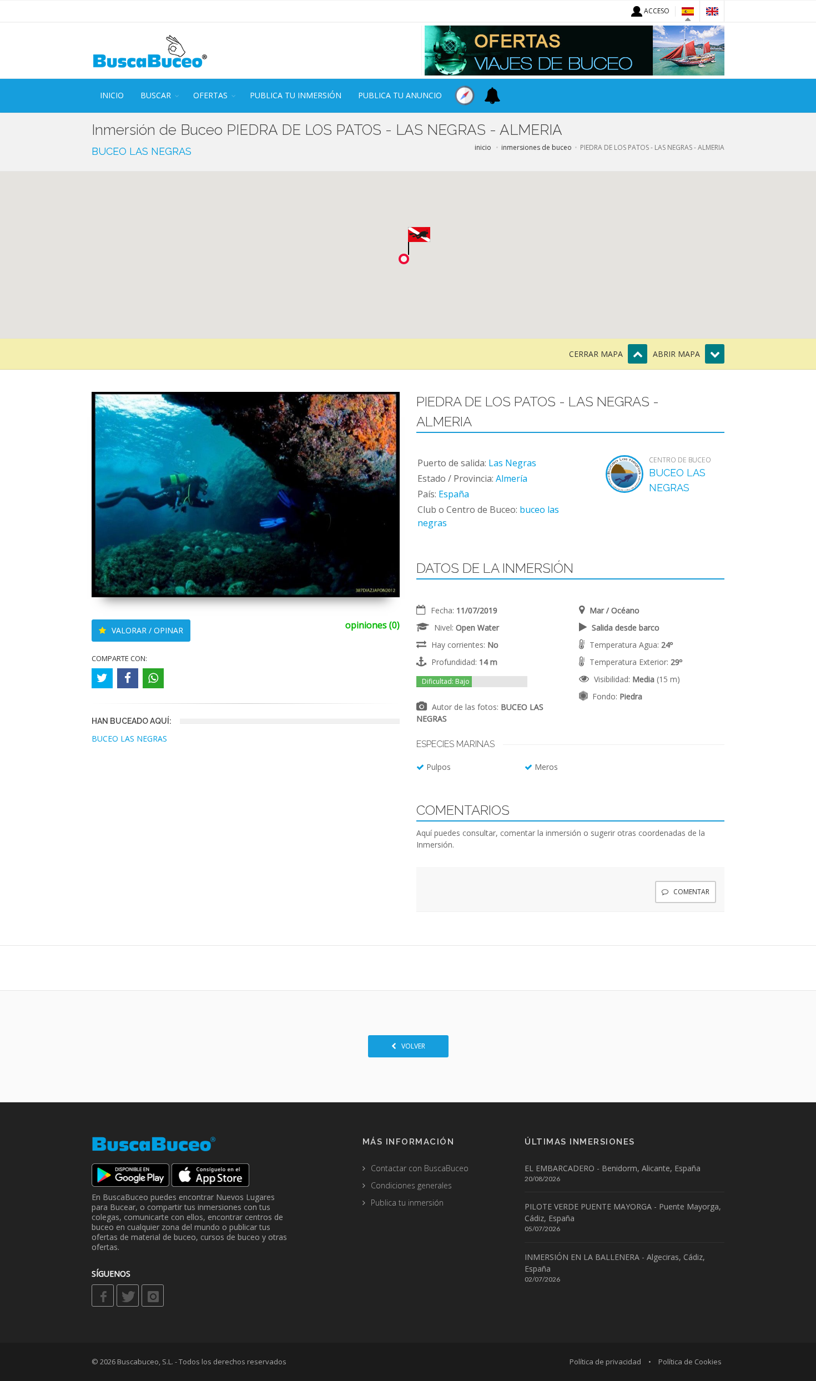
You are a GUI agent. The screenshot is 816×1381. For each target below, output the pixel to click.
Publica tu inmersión (295, 95)
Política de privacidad (605, 1362)
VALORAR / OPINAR (146, 630)
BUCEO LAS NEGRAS (142, 151)
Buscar (155, 95)
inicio (112, 95)
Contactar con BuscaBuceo (420, 1168)
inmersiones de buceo (536, 147)
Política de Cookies (690, 1362)
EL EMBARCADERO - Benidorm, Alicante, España (613, 1168)
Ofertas (210, 95)
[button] (419, 241)
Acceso (655, 11)
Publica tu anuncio (400, 95)
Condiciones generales (411, 1185)
